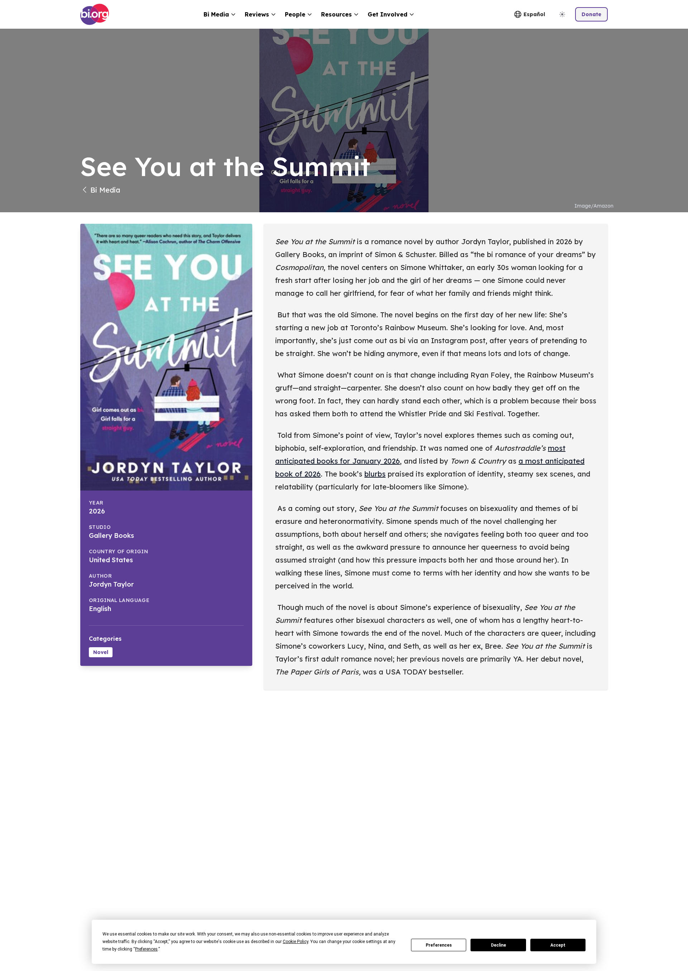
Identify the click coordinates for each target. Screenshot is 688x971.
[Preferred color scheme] (562, 14)
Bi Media (105, 189)
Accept (557, 945)
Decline (498, 945)
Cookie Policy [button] (295, 941)
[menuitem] (220, 14)
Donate (591, 14)
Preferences (439, 945)
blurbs (375, 473)
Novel (100, 652)
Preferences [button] (146, 949)
